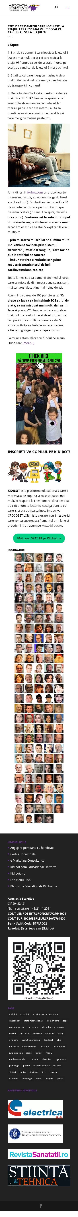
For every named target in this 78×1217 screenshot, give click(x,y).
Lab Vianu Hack (20, 880)
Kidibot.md (17, 873)
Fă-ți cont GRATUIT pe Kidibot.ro (39, 538)
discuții (12, 1033)
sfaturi (12, 1072)
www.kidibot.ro (52, 526)
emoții (61, 1033)
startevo (33, 1072)
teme (38, 1078)
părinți (26, 1065)
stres (43, 1072)
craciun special (16, 1027)
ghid (59, 1039)
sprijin (22, 1072)
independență (29, 1046)
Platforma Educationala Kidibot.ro (33, 886)
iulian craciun (16, 1052)
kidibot (39, 1052)
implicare (14, 1046)
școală (60, 1078)
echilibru (37, 1033)
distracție (24, 1033)
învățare (49, 1078)
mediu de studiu (17, 1059)
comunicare (53, 1020)
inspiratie (44, 1046)
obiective (46, 1059)
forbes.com (35, 192)
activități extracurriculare (45, 1014)
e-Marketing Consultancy (27, 860)
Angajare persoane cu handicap (32, 848)
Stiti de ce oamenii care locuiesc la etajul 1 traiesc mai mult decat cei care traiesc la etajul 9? (36, 29)
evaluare (13, 1039)
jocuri (29, 1052)
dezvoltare (33, 1027)
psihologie (14, 1065)
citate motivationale (34, 1020)
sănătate (13, 1078)
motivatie (33, 1059)
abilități (13, 1014)
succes (53, 1072)
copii (65, 1020)
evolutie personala (31, 1039)
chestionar (14, 1020)
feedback (48, 1039)
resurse (57, 1065)
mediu (49, 1052)
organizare (60, 1059)
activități (24, 1014)
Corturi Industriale (23, 854)
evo (10, 36)
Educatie (49, 1033)
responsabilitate (41, 1065)
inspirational (59, 1046)
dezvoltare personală (53, 1027)
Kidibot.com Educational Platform (33, 867)
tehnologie (27, 1078)
